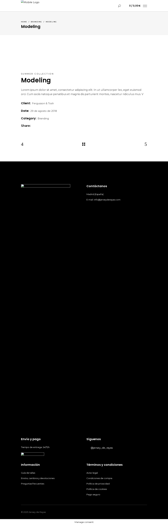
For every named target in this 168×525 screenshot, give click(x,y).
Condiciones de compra (99, 478)
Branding (36, 22)
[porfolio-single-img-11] (116, 50)
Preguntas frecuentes (32, 483)
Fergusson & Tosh (43, 103)
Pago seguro (93, 494)
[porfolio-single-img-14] (51, 59)
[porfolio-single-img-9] (116, 59)
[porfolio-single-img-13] (51, 50)
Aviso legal (92, 472)
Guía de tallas (28, 472)
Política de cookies (96, 489)
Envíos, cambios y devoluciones (37, 478)
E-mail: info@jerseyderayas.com (103, 199)
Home (24, 22)
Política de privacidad (98, 483)
